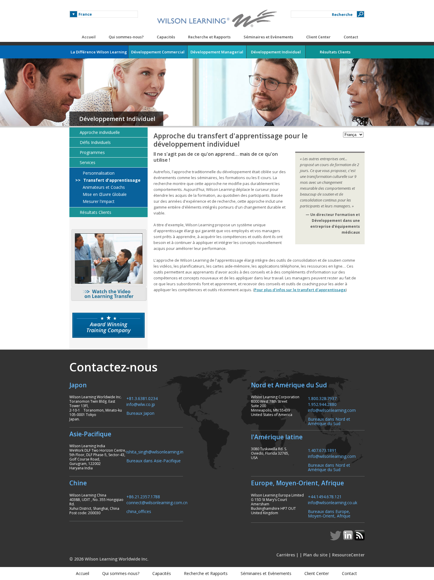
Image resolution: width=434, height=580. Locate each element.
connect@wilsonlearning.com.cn (156, 502)
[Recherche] (360, 14)
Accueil (89, 37)
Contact (351, 37)
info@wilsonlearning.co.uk (332, 502)
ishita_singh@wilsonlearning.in (154, 451)
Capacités (166, 37)
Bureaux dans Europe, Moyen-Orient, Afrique (329, 513)
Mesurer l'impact (98, 201)
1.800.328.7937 (322, 398)
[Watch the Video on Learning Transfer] (108, 265)
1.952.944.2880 (322, 404)
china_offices (138, 511)
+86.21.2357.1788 (143, 496)
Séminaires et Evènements (268, 37)
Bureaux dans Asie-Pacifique (153, 460)
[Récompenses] (108, 325)
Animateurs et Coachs (103, 187)
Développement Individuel (117, 119)
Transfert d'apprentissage (111, 180)
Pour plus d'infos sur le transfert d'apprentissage (300, 289)
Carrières (285, 555)
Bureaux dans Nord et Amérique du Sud (329, 421)
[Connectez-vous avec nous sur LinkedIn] (348, 538)
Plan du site (315, 555)
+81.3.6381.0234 (142, 398)
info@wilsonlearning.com (332, 409)
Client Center (318, 37)
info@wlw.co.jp (140, 404)
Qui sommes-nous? (126, 37)
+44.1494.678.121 (325, 496)
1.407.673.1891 (322, 450)
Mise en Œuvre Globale (104, 194)
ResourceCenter (348, 555)
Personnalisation (98, 173)
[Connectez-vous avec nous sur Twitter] (336, 538)
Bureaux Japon (140, 412)
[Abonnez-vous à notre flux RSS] (359, 538)
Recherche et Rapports (209, 37)
